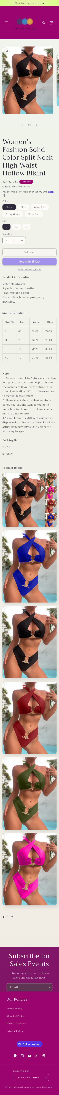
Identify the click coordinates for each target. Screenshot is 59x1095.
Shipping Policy (16, 1016)
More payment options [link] (29, 269)
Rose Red (35, 214)
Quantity (7, 234)
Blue (25, 207)
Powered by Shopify (44, 1087)
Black (11, 207)
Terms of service (16, 1023)
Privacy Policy (15, 1031)
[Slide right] (36, 124)
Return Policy (14, 1009)
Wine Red (41, 207)
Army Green (14, 214)
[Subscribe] (48, 987)
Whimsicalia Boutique (23, 1087)
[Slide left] (22, 124)
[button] (6, 22)
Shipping (6, 186)
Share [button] (9, 916)
